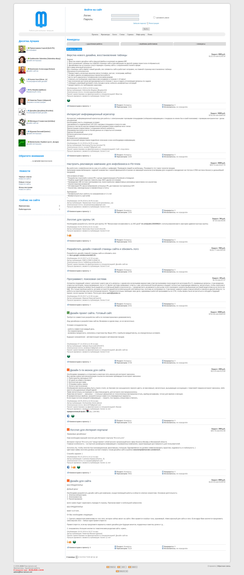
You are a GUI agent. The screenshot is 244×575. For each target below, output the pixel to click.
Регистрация (154, 23)
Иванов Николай (89, 298)
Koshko (49, 111)
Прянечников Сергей (38, 48)
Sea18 (102, 229)
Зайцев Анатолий (89, 346)
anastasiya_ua (107, 203)
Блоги (115, 34)
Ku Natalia (34, 90)
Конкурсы (127, 105)
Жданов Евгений (37, 132)
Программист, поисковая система (86, 279)
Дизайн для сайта (80, 481)
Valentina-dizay (54, 59)
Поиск (150, 34)
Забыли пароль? (140, 23)
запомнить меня (162, 18)
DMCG (96, 260)
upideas (42, 90)
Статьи (122, 34)
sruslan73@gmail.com (92, 147)
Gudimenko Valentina (38, 59)
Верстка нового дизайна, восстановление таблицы (97, 55)
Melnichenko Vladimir (38, 142)
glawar (99, 534)
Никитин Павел (36, 100)
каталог (38, 161)
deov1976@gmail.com (92, 405)
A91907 (100, 346)
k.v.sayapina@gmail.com (93, 461)
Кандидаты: (169, 105)
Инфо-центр (140, 34)
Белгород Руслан (89, 145)
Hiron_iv (43, 79)
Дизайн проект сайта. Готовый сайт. (91, 313)
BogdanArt (102, 90)
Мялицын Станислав (38, 121)
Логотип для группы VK (81, 219)
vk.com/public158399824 (151, 224)
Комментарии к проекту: (79, 106)
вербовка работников (148, 44)
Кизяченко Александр (39, 69)
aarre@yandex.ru (113, 293)
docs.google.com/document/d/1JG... (83, 255)
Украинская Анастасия (91, 203)
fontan (51, 69)
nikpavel (46, 100)
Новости (24, 171)
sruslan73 (101, 145)
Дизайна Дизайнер (37, 111)
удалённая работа (94, 44)
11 (94, 557)
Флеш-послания (25, 187)
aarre (98, 298)
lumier (47, 132)
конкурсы (201, 44)
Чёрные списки (25, 177)
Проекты (95, 34)
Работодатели (25, 209)
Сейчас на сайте (29, 200)
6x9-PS (51, 48)
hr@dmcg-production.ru (93, 262)
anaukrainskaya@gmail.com (94, 205)
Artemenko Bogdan (89, 90)
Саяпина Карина (89, 459)
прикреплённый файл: (76, 412)
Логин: (87, 15)
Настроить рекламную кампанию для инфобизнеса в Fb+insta (103, 164)
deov (99, 403)
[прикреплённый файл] (87, 412)
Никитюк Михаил (89, 534)
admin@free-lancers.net (23, 572)
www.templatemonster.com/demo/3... (147, 450)
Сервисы (130, 34)
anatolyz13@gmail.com (93, 348)
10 (92, 557)
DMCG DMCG (87, 260)
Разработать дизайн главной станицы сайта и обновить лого (103, 249)
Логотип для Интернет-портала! (89, 430)
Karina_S (100, 459)
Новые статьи (24, 182)
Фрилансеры (105, 34)
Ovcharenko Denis (89, 403)
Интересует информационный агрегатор (91, 114)
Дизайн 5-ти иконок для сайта (87, 370)
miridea (51, 121)
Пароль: (88, 19)
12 (97, 557)
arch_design (53, 142)
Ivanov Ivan (34, 79)
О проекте (212, 566)
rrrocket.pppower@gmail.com (95, 92)
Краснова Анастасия (90, 229)
